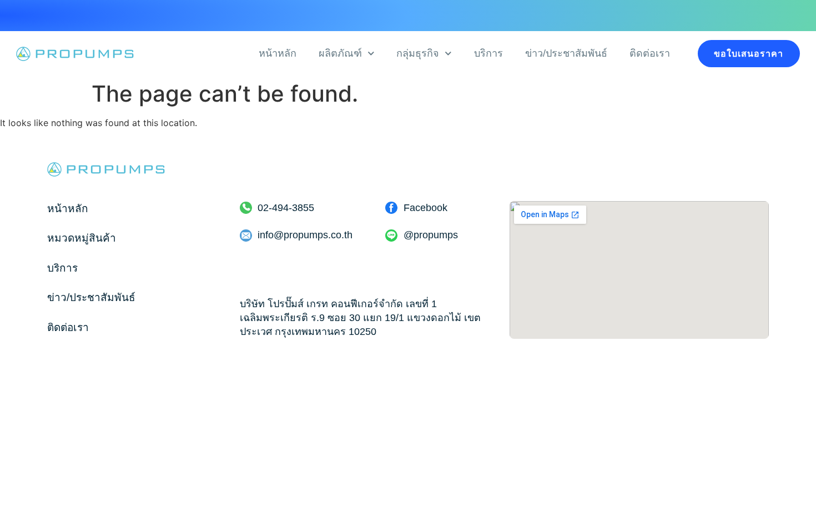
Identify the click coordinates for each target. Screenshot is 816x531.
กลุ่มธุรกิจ (417, 53)
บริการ (488, 53)
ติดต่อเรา (649, 53)
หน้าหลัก (277, 53)
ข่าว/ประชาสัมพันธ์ (566, 53)
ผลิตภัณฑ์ (340, 53)
